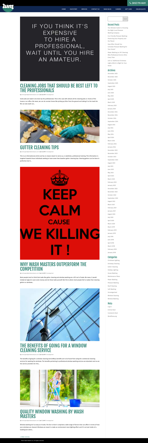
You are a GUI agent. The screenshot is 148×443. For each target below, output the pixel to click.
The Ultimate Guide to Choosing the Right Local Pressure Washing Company (118, 30)
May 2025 (111, 96)
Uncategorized (49, 94)
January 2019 (112, 233)
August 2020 (111, 214)
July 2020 (110, 217)
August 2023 (111, 163)
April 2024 (111, 137)
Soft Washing (112, 289)
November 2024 (113, 115)
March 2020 (111, 224)
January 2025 (112, 109)
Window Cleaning (113, 295)
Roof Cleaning (112, 286)
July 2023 (110, 166)
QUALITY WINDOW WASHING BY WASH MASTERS (52, 414)
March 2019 (111, 227)
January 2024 (112, 147)
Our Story (73, 9)
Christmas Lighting (113, 260)
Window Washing (113, 299)
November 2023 (113, 153)
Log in (110, 307)
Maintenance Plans (114, 276)
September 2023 (113, 160)
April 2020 (111, 220)
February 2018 (112, 249)
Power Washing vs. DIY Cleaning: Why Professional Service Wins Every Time (118, 55)
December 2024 (113, 112)
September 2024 (113, 121)
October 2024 (112, 118)
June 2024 (111, 131)
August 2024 (111, 125)
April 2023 (111, 176)
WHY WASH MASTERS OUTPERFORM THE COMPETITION (53, 266)
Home (64, 9)
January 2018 (112, 252)
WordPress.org (112, 316)
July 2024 (110, 128)
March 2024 (111, 141)
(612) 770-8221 (139, 3)
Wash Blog (107, 9)
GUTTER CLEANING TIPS (39, 147)
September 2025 (113, 83)
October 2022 (112, 195)
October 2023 (112, 157)
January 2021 (112, 211)
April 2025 (111, 99)
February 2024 (112, 144)
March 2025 (111, 102)
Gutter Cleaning (113, 267)
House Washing (112, 273)
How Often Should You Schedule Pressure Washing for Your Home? (117, 46)
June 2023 (111, 169)
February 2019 (112, 230)
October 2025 (112, 80)
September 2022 (113, 198)
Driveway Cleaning (113, 263)
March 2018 (111, 246)
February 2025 (112, 105)
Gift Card (128, 9)
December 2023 (112, 150)
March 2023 (111, 179)
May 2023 (111, 172)
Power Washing (112, 279)
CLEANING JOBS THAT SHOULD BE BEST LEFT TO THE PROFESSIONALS (59, 88)
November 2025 (113, 77)
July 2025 (110, 89)
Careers (118, 9)
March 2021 (111, 204)
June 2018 (111, 240)
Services (84, 9)
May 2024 (111, 134)
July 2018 (110, 236)
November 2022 (113, 192)
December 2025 (112, 73)
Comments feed (113, 313)
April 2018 (111, 243)
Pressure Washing (113, 283)
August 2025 (111, 86)
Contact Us (95, 9)
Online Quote (141, 9)
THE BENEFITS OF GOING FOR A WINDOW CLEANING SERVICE (53, 348)
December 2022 (112, 188)
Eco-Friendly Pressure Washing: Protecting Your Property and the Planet (117, 38)
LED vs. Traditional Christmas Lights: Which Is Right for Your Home (117, 63)
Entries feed (111, 310)
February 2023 (112, 182)
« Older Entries (25, 437)
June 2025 (111, 93)
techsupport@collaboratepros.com (30, 94)
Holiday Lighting (113, 270)
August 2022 (111, 201)
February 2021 (112, 208)
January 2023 (112, 185)
